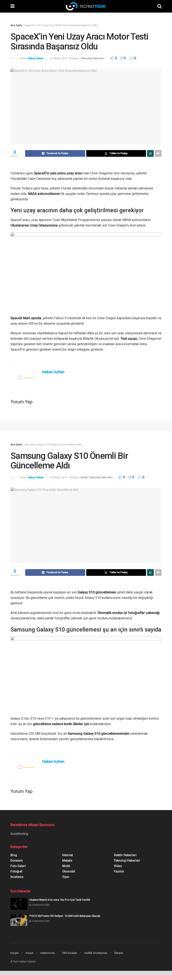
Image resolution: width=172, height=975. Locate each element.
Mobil (84, 477)
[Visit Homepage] (86, 6)
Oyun (65, 877)
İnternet (67, 855)
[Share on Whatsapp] (150, 153)
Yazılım (119, 871)
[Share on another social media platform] (158, 153)
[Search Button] (159, 6)
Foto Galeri (18, 866)
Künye (29, 952)
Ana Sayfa (16, 25)
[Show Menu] (12, 6)
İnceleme (16, 877)
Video (118, 866)
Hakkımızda (47, 952)
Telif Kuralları (69, 952)
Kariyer (14, 952)
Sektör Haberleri (125, 855)
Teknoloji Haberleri (92, 58)
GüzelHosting (19, 833)
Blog (13, 855)
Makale (67, 860)
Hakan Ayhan (35, 58)
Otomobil (68, 871)
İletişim (118, 952)
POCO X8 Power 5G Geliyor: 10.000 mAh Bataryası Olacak (64, 915)
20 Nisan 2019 (58, 477)
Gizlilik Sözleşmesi (95, 952)
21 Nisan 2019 (58, 58)
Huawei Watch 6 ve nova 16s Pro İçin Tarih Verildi (59, 899)
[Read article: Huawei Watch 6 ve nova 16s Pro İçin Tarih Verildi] (18, 904)
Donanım (16, 860)
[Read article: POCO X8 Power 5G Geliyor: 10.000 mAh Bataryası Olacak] (18, 920)
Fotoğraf (16, 871)
